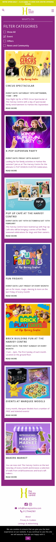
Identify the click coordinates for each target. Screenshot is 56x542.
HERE (26, 2)
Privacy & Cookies (28, 520)
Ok (28, 538)
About (28, 516)
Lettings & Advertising (28, 523)
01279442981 (29, 511)
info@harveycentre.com (29, 508)
